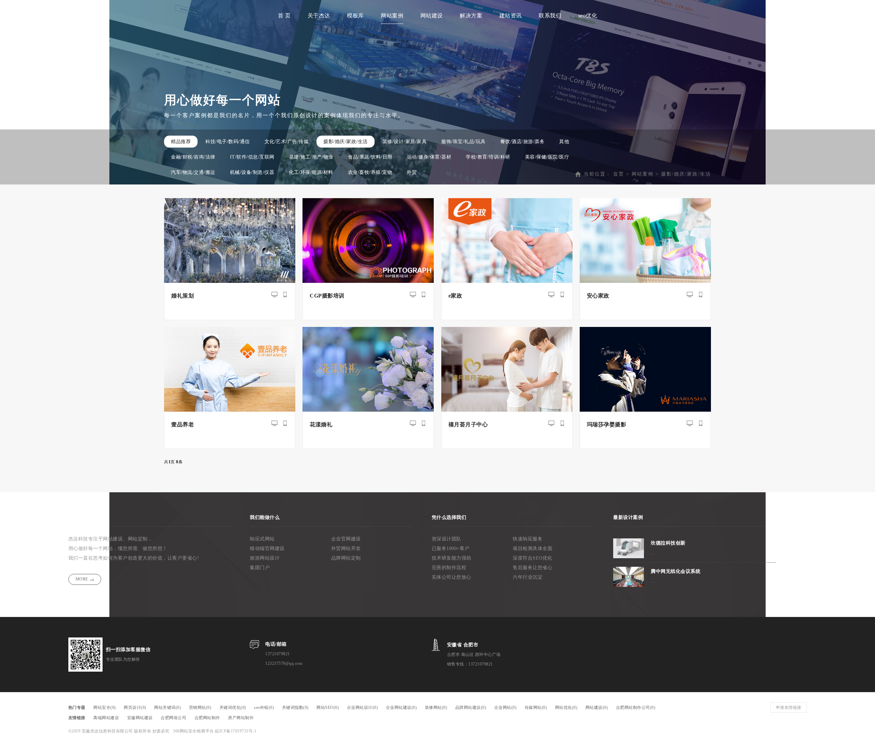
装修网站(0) (436, 707)
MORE (82, 579)
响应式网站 (262, 538)
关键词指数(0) (295, 707)
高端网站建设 (106, 717)
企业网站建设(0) (401, 707)
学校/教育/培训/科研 (488, 157)
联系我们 (550, 15)
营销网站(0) (200, 707)
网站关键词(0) (167, 707)
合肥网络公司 (173, 717)
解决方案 (471, 15)
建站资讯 (510, 15)
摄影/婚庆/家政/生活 (345, 141)
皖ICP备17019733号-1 (235, 731)
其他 (564, 141)
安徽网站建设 (140, 717)
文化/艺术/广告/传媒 (287, 141)
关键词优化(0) (232, 707)
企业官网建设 (346, 538)
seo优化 (587, 15)
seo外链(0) (264, 707)
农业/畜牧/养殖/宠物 (370, 172)
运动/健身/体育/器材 (429, 157)
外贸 (412, 172)
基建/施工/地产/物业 (311, 157)
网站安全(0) (104, 707)
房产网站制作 (241, 717)
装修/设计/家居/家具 (404, 141)
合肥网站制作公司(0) (636, 707)
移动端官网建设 (267, 548)
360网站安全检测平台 (193, 731)
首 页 (284, 15)
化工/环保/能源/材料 (311, 172)
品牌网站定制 (346, 558)
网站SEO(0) (328, 707)
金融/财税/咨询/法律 (193, 157)
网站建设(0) (596, 707)
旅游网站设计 (265, 558)
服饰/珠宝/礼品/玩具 (463, 141)
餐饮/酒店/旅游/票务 (522, 141)
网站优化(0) (566, 707)
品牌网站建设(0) (470, 707)
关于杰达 (319, 15)
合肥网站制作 (207, 717)
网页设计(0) (135, 707)
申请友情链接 (789, 707)
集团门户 (260, 567)
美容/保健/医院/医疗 (547, 157)
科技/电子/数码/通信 (227, 141)
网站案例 (392, 15)
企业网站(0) (505, 707)
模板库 (355, 15)
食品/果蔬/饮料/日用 (370, 157)
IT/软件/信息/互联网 (252, 157)
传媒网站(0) (536, 707)
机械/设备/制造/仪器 (252, 172)
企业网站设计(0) (362, 707)
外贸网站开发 (346, 548)
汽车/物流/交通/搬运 (193, 172)
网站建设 (431, 15)
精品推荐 (181, 141)
